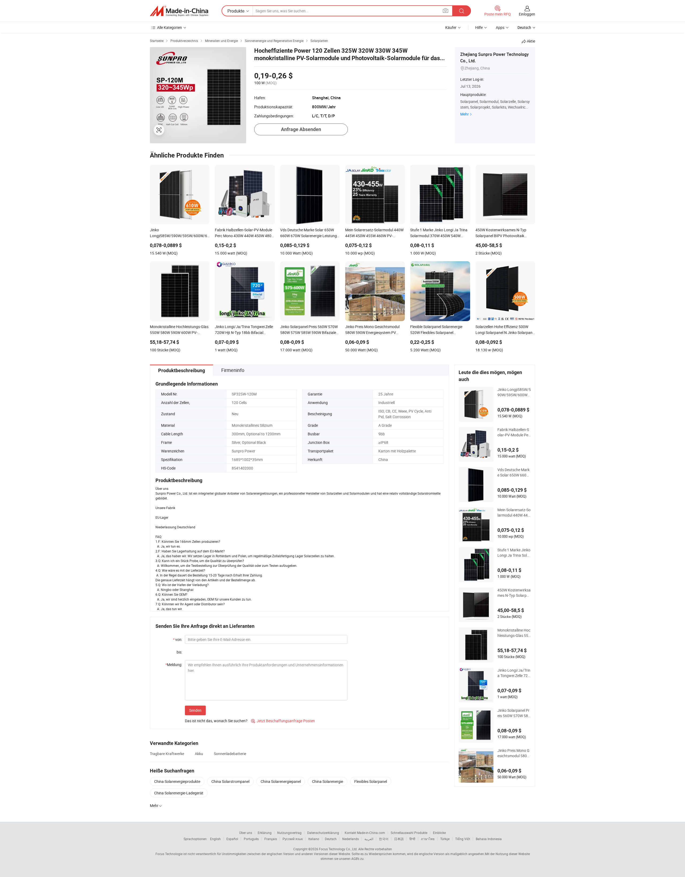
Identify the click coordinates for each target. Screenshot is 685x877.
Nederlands (350, 839)
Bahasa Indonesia (489, 839)
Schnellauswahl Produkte (409, 832)
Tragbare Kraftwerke (167, 753)
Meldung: (173, 664)
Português (251, 839)
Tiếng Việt (462, 839)
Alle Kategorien (169, 27)
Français (270, 839)
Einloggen (527, 14)
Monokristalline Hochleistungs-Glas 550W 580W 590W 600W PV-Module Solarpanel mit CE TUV (513, 633)
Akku (199, 753)
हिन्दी (412, 839)
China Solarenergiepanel (281, 781)
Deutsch (331, 839)
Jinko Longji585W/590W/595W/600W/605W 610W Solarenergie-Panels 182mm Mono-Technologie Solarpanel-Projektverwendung (514, 392)
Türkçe (445, 839)
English (215, 839)
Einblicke (439, 832)
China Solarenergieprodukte (177, 781)
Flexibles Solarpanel (370, 781)
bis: (179, 652)
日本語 (399, 839)
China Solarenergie (327, 781)
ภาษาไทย (428, 839)
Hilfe (479, 27)
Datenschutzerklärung (323, 832)
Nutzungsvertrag (289, 832)
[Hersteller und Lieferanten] (179, 11)
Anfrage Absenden (301, 129)
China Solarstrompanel (230, 781)
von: (177, 639)
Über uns (245, 832)
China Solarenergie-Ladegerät (178, 792)
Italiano (313, 839)
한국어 (384, 839)
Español (232, 839)
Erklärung (265, 832)
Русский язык (293, 839)
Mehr (464, 114)
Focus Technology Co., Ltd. (338, 849)
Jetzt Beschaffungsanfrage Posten (283, 720)
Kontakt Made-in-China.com (365, 832)
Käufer (450, 27)
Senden (195, 710)
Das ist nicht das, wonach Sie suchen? (216, 720)
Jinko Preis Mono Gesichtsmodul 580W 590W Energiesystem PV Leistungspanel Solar (513, 753)
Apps (500, 27)
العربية (368, 839)
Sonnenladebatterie (230, 753)
